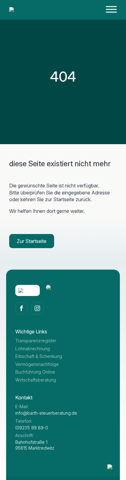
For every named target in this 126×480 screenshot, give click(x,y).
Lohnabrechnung (32, 348)
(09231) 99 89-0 (31, 427)
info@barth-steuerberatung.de (46, 413)
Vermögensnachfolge (37, 364)
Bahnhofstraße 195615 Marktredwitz (34, 445)
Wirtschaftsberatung (35, 379)
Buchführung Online (35, 371)
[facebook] (21, 308)
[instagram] (37, 308)
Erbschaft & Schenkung (38, 356)
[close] (111, 10)
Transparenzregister (35, 340)
